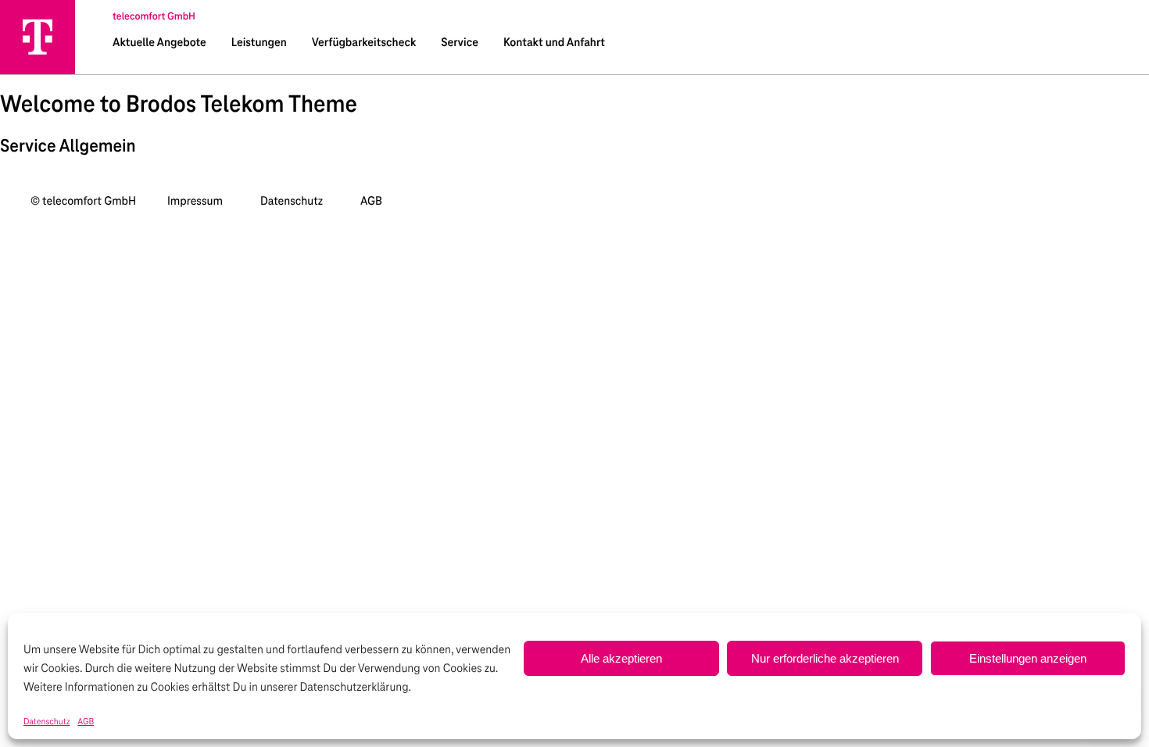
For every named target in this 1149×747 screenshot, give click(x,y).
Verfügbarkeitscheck (364, 43)
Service (459, 43)
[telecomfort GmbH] (37, 36)
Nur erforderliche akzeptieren (825, 658)
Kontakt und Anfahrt (554, 43)
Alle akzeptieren (621, 658)
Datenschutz (46, 722)
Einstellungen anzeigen (1027, 658)
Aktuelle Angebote (159, 43)
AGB (85, 722)
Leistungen (259, 43)
